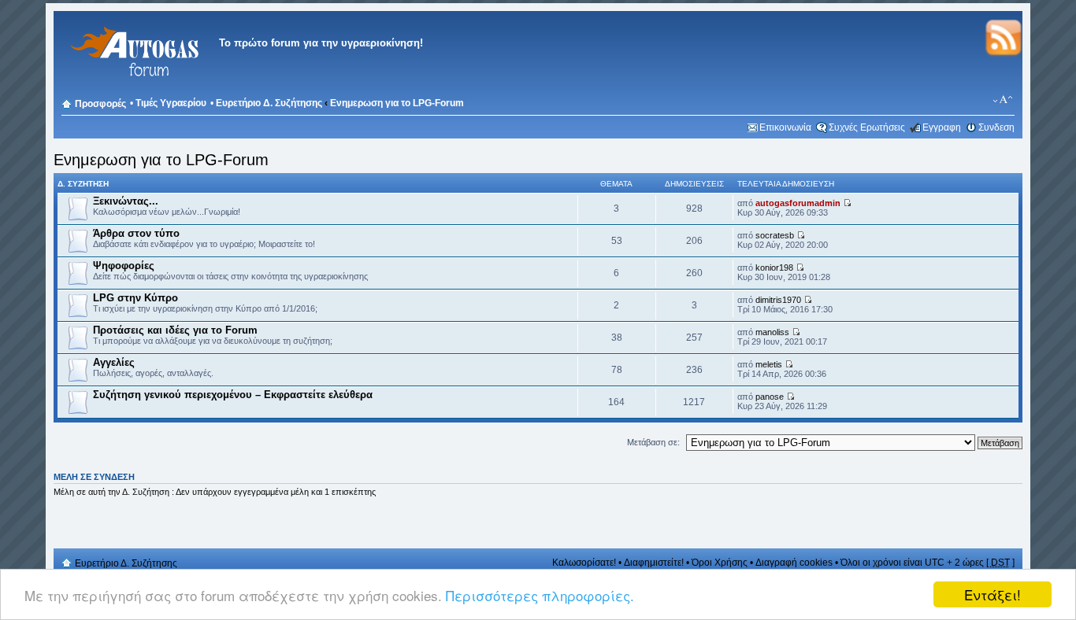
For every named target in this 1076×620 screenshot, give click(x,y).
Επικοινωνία (785, 127)
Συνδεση (996, 127)
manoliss (772, 332)
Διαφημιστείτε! (654, 562)
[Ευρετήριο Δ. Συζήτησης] (132, 86)
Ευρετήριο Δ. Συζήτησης (269, 103)
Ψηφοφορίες (123, 265)
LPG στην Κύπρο (135, 298)
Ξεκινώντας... (125, 201)
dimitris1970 (778, 299)
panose (769, 396)
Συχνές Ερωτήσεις (867, 127)
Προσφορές (100, 103)
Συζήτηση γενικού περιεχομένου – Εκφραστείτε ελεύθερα (233, 394)
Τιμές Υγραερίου (170, 103)
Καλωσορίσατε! (584, 562)
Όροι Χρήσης (720, 562)
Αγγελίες (114, 362)
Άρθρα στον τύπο (136, 233)
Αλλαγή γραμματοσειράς (1003, 100)
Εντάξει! (992, 594)
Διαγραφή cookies (794, 562)
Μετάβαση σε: (653, 442)
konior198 (774, 267)
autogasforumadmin (797, 203)
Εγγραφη (941, 127)
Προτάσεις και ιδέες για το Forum (175, 330)
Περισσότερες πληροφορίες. (540, 595)
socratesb (774, 235)
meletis (768, 364)
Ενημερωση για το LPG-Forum (397, 103)
